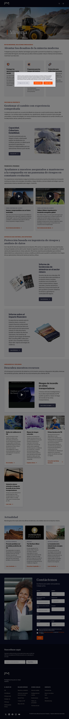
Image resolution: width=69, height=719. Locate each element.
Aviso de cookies (49, 79)
